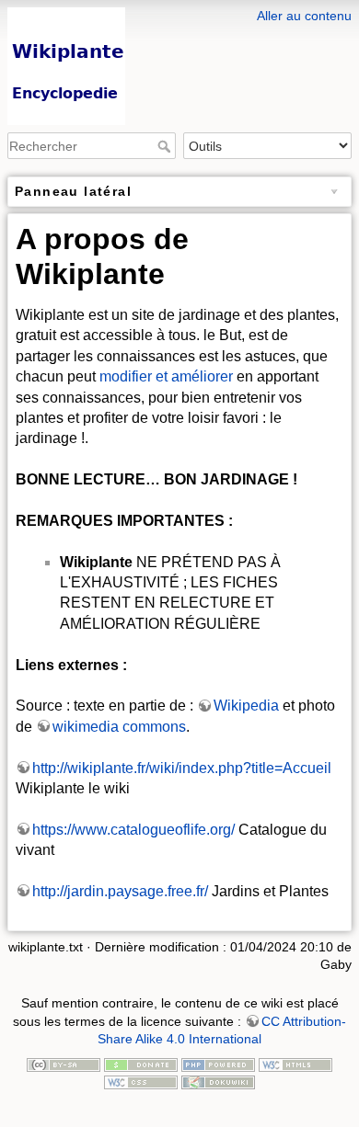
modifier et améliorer (166, 376)
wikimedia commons (119, 726)
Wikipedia (246, 705)
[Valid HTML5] (295, 1063)
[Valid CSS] (141, 1082)
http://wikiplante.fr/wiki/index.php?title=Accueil (181, 768)
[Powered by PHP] (218, 1063)
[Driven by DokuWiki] (218, 1082)
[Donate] (141, 1063)
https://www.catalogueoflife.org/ (133, 829)
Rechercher (166, 146)
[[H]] (179, 12)
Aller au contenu (304, 15)
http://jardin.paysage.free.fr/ (120, 891)
